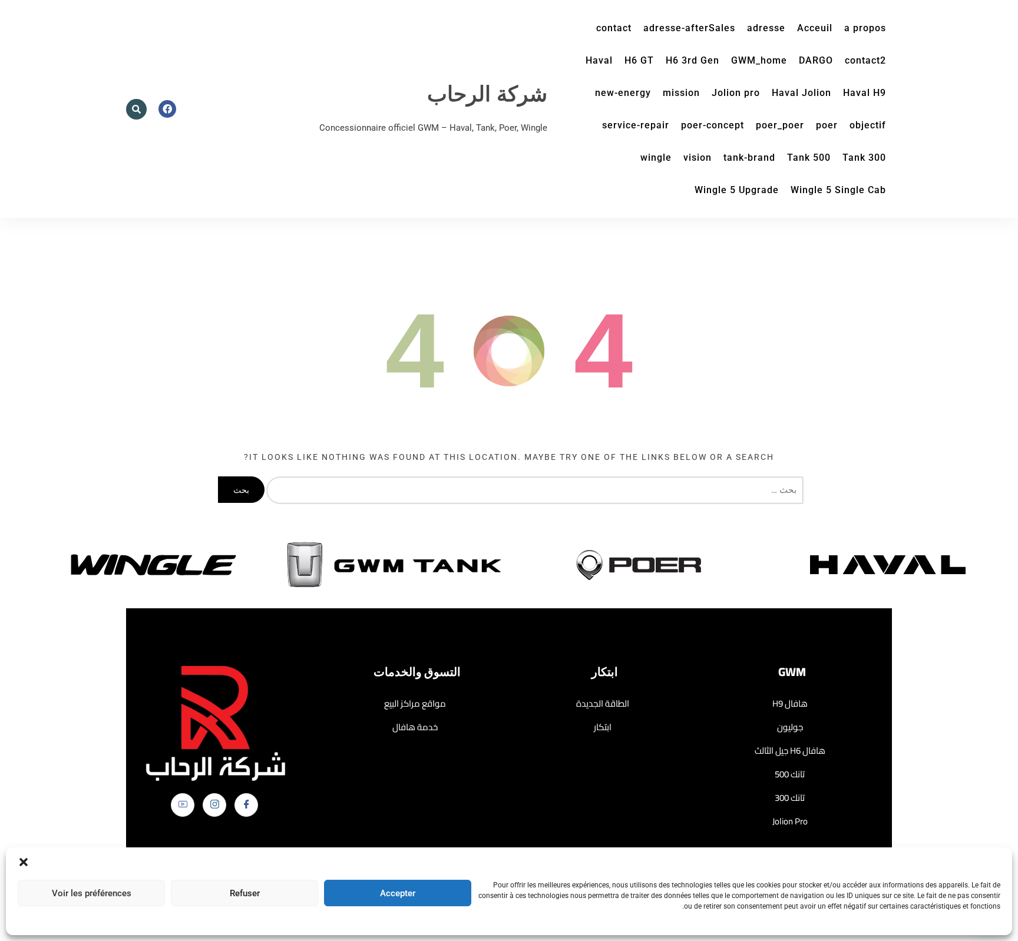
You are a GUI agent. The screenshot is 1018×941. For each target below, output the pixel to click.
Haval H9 (864, 92)
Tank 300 (864, 157)
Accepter (397, 893)
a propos (865, 28)
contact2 (865, 60)
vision (697, 157)
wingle (656, 157)
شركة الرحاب (487, 94)
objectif (868, 125)
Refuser (245, 893)
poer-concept (712, 125)
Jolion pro (736, 92)
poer (827, 125)
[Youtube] (182, 805)
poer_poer (780, 125)
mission (681, 92)
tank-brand (749, 157)
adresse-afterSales (689, 28)
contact (614, 28)
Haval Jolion (801, 92)
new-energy (623, 92)
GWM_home (759, 60)
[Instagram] (214, 805)
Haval (599, 60)
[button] (23, 862)
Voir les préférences (91, 893)
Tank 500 (809, 157)
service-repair (635, 125)
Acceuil (814, 28)
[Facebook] (246, 805)
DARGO (816, 60)
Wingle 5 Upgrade (737, 190)
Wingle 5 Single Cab (838, 190)
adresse (766, 28)
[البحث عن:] (532, 490)
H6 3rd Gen (692, 60)
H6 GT (639, 60)
